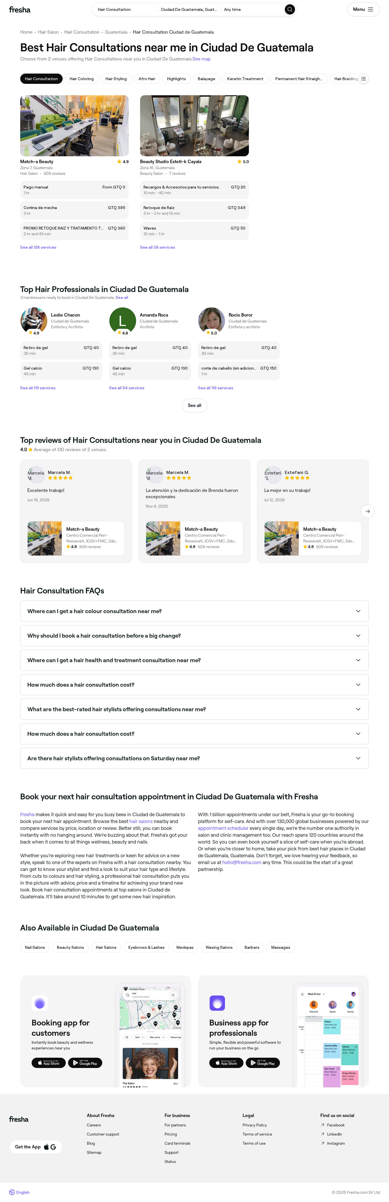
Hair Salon (48, 32)
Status (170, 1161)
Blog (91, 1143)
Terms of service (257, 1134)
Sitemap (94, 1152)
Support (172, 1152)
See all (194, 405)
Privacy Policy (255, 1125)
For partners (175, 1125)
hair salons (141, 821)
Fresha (27, 814)
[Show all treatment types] (364, 79)
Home (26, 32)
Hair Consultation (81, 32)
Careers (94, 1125)
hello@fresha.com (241, 862)
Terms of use (254, 1143)
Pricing (171, 1134)
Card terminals (178, 1143)
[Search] (290, 9)
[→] (367, 511)
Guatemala (116, 32)
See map (202, 58)
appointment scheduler (223, 828)
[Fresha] (19, 9)
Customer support (103, 1134)
